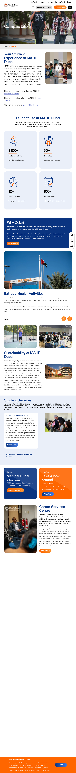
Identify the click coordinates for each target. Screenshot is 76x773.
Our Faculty (34, 2)
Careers (50, 2)
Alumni (43, 2)
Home (6, 46)
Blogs (69, 2)
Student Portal (60, 2)
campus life (13, 46)
